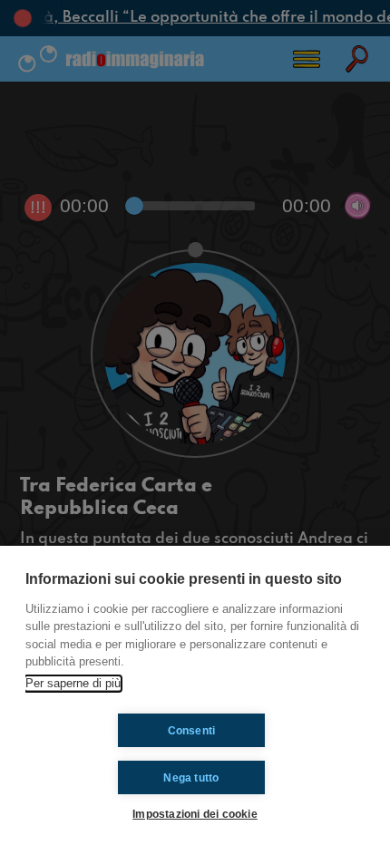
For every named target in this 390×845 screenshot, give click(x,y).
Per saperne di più (73, 683)
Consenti (192, 730)
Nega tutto (191, 778)
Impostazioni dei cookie (195, 814)
